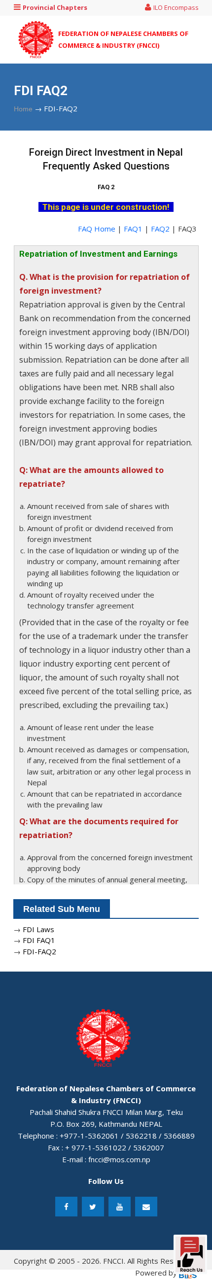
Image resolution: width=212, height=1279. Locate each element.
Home (23, 109)
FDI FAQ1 (39, 940)
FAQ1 (134, 229)
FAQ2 (161, 229)
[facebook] (66, 1206)
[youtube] (119, 1206)
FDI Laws (38, 929)
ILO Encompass (176, 7)
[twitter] (93, 1206)
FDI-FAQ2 (39, 951)
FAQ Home (96, 229)
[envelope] (146, 1206)
